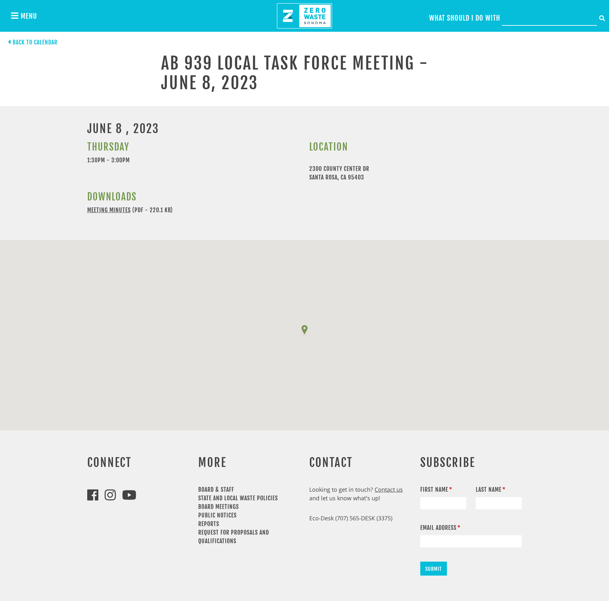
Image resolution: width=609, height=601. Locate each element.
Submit (433, 569)
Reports (208, 523)
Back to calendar (35, 42)
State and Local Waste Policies (238, 498)
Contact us (389, 489)
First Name (434, 489)
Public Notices (217, 515)
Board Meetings (218, 506)
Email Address (438, 527)
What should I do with (464, 18)
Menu (28, 16)
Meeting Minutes (109, 209)
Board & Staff (216, 489)
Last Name (488, 489)
